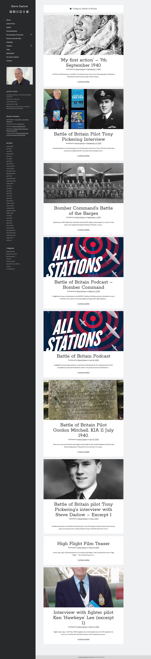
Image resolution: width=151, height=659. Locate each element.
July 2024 (9, 156)
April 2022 (9, 193)
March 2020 (9, 225)
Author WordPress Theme (85, 657)
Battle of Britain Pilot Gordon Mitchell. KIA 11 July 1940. (83, 400)
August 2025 (9, 146)
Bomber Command (11, 254)
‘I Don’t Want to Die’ (11, 101)
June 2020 (9, 218)
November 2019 (10, 233)
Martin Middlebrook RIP (18, 126)
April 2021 (9, 198)
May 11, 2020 (94, 627)
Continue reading (83, 82)
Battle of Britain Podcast (83, 331)
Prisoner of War (10, 261)
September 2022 (11, 181)
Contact (9, 61)
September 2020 (11, 210)
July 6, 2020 (94, 519)
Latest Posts (10, 24)
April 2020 (9, 223)
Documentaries (11, 31)
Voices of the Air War (13, 38)
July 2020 (9, 215)
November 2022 (10, 178)
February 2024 (10, 166)
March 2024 (9, 163)
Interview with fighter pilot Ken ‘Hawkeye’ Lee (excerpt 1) (83, 587)
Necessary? (21, 124)
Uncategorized (10, 269)
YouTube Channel (12, 57)
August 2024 (9, 154)
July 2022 (9, 186)
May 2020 (9, 220)
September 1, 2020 (94, 217)
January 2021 (10, 205)
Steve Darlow (19, 6)
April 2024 (9, 161)
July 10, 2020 (94, 439)
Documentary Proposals (14, 35)
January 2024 (10, 168)
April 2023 (9, 176)
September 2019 (11, 235)
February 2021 (10, 203)
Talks (8, 49)
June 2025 (9, 151)
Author (8, 27)
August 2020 (9, 213)
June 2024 (9, 158)
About (8, 20)
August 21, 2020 (94, 291)
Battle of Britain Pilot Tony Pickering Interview (83, 109)
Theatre (9, 46)
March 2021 (9, 200)
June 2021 (9, 196)
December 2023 (10, 171)
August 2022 (9, 183)
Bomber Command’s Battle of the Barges (83, 183)
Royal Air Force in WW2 (12, 264)
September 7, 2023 (94, 69)
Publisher (9, 42)
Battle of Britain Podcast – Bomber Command (83, 257)
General (8, 259)
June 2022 (9, 188)
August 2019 (9, 238)
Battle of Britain (10, 251)
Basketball (10, 53)
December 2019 (10, 230)
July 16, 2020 (94, 360)
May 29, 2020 (94, 547)
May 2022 (9, 191)
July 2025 (9, 149)
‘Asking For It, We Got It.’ (13, 99)
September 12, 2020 (94, 143)
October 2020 (10, 208)
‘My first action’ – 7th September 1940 (83, 35)
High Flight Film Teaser (83, 544)
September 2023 (11, 173)
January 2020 (10, 228)
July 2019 (9, 240)
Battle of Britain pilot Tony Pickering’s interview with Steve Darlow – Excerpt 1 (83, 479)
